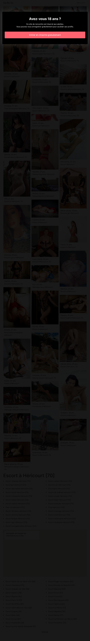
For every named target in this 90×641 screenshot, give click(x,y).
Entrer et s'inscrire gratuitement (45, 35)
